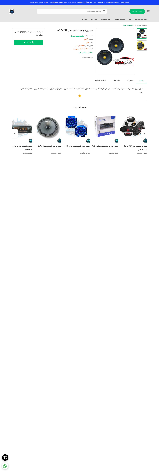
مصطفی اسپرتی (142, 25)
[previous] (144, 133)
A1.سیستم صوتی (128, 25)
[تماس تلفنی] (5, 457)
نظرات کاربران (101, 80)
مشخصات (116, 80)
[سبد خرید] (148, 11)
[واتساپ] (5, 466)
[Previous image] (99, 51)
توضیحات (130, 80)
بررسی (141, 80)
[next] (15, 133)
